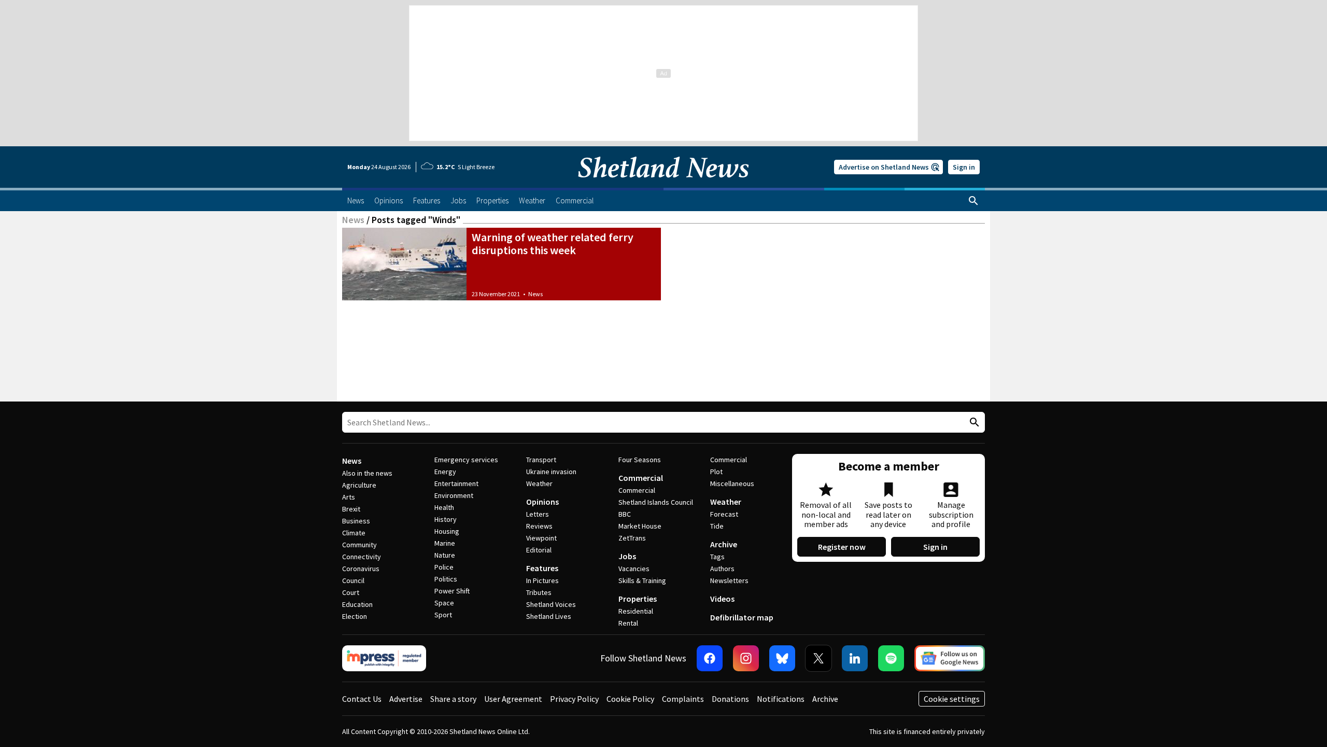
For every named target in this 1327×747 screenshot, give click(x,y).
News (353, 220)
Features (542, 568)
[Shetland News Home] (663, 184)
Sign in (964, 167)
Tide (717, 526)
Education (357, 604)
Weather (539, 483)
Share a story (453, 699)
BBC (624, 514)
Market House (639, 526)
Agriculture (359, 485)
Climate (353, 532)
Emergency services (466, 459)
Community (359, 544)
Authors (722, 568)
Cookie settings (952, 699)
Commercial (640, 478)
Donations (730, 699)
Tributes (539, 592)
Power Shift (452, 591)
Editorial (539, 550)
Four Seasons (639, 459)
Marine (444, 543)
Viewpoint (541, 538)
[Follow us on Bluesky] (782, 658)
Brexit (351, 509)
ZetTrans (632, 538)
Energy (445, 471)
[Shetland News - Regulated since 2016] (384, 658)
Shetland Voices (551, 604)
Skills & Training (642, 580)
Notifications (780, 699)
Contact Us (362, 699)
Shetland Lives (548, 616)
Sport (443, 614)
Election (354, 616)
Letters (537, 514)
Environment (453, 495)
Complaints (683, 699)
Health (444, 507)
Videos (722, 598)
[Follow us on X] (818, 658)
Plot (716, 471)
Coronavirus (360, 568)
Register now (842, 547)
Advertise (405, 699)
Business (356, 520)
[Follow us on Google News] (949, 658)
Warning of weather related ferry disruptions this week (552, 243)
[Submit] (973, 422)
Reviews (539, 526)
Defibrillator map (741, 617)
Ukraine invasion (551, 471)
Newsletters (729, 580)
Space (444, 602)
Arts (348, 497)
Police (444, 567)
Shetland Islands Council (655, 502)
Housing (446, 531)
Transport (541, 459)
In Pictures (542, 580)
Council (353, 580)
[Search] (973, 200)
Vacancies (634, 568)
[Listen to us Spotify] (891, 658)
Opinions (542, 501)
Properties (637, 598)
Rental (628, 623)
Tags (717, 556)
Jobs (627, 556)
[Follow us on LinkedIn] (855, 658)
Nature (444, 555)
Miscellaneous (732, 483)
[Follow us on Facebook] (710, 658)
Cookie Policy (630, 699)
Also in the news (367, 473)
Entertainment (456, 483)
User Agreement (513, 699)
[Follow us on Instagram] (746, 658)
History (445, 519)
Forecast (724, 514)
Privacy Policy (574, 699)
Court (350, 592)
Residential (635, 611)
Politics (445, 579)
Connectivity (361, 556)
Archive (723, 544)
